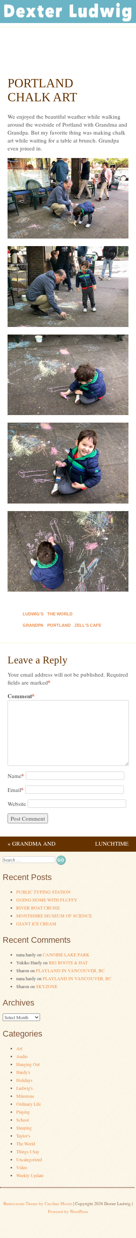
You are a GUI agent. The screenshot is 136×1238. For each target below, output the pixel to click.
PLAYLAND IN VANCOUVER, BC (70, 970)
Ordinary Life (28, 1104)
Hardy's (23, 1072)
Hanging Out (28, 1064)
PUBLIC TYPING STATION (43, 892)
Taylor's (23, 1136)
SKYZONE (46, 986)
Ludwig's (33, 614)
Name (16, 775)
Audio (22, 1056)
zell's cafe (87, 625)
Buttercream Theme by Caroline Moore (37, 1203)
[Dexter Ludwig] (68, 21)
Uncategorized (29, 1159)
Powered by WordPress (68, 1211)
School (22, 1120)
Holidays (24, 1080)
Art (19, 1048)
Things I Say (27, 1151)
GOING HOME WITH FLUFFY (46, 900)
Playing (23, 1112)
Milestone (25, 1096)
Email (16, 789)
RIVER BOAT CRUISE (38, 908)
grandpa (33, 625)
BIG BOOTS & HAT (68, 962)
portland (59, 625)
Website (17, 803)
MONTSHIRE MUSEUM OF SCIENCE (54, 916)
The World (60, 614)
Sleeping (24, 1128)
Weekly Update (29, 1175)
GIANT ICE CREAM (36, 923)
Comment (21, 696)
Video (21, 1167)
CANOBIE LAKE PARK (66, 954)
